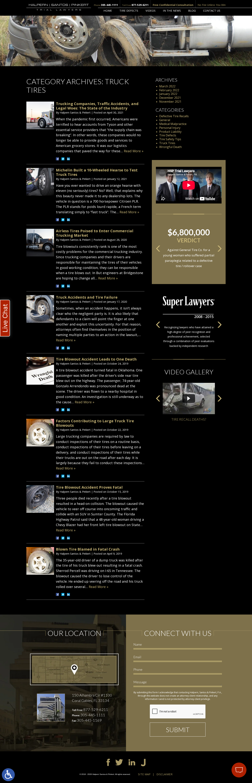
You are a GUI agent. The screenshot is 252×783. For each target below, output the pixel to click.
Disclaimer (164, 774)
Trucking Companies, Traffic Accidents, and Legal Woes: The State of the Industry (97, 106)
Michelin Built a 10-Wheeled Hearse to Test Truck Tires (97, 172)
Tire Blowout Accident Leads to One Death (96, 359)
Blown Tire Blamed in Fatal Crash (88, 549)
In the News (172, 10)
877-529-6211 (140, 5)
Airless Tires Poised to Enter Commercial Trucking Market (94, 233)
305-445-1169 (89, 720)
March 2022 (167, 86)
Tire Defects (128, 10)
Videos (151, 10)
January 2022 (168, 94)
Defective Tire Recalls (174, 116)
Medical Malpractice (173, 124)
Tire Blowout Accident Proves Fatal (89, 487)
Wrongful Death (170, 147)
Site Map (144, 774)
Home (107, 10)
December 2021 (170, 98)
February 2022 (169, 90)
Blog (192, 10)
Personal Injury (169, 128)
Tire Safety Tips (170, 139)
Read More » (133, 151)
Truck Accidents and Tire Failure (87, 297)
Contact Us (211, 10)
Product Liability (170, 132)
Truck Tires (167, 143)
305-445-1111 (109, 5)
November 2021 (170, 102)
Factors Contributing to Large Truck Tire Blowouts (95, 423)
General (164, 120)
